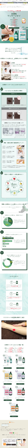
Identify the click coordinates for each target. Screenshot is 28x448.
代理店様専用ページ (16, 429)
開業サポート (17, 0)
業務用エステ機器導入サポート (9, 429)
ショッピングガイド (9, 428)
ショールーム (13, 0)
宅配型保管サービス (14, 1)
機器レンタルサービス (3, 429)
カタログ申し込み (21, 429)
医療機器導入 (25, 0)
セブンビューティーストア (4, 428)
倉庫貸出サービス (9, 430)
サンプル (24, 428)
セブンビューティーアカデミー (15, 428)
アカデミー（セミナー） (4, 0)
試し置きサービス (9, 0)
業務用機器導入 (21, 0)
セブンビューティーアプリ (4, 430)
